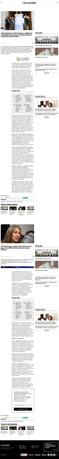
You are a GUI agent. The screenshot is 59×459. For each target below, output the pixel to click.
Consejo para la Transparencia (11, 201)
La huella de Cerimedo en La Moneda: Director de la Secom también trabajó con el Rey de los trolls (19, 99)
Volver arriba (3, 454)
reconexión (5, 421)
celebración (3, 201)
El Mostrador (4, 43)
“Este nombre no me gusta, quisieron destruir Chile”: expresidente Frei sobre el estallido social (29, 98)
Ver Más (46, 72)
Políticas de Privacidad (22, 448)
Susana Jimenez (11, 421)
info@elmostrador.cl (9, 448)
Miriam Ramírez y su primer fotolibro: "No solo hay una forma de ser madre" (45, 109)
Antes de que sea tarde (41, 57)
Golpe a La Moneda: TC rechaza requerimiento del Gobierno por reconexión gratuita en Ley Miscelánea (29, 108)
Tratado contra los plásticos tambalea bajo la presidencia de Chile (45, 70)
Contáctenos (33, 447)
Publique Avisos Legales (35, 446)
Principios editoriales (22, 447)
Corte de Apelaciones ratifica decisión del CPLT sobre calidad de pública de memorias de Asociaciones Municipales (4, 212)
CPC (1, 421)
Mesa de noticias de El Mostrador (7, 256)
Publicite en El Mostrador (35, 445)
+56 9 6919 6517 (3, 448)
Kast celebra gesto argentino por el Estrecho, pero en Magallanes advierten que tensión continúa (19, 108)
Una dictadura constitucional (43, 45)
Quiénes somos (21, 445)
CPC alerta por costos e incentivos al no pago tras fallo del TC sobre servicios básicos (46, 114)
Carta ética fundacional (22, 446)
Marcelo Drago (19, 201)
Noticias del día (40, 96)
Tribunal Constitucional (18, 421)
